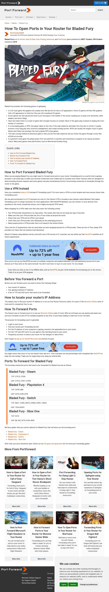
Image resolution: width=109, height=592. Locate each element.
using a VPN (25, 192)
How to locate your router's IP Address (24, 158)
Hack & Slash (30, 39)
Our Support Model (29, 580)
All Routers (51, 583)
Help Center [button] (41, 17)
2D (18, 39)
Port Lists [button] (19, 17)
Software (46, 3)
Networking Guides (29, 583)
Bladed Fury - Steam (15, 432)
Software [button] (29, 17)
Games (14, 23)
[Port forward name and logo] (10, 3)
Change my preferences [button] (88, 584)
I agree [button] (63, 584)
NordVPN (26, 199)
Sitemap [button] (52, 17)
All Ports (50, 586)
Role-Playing (41, 39)
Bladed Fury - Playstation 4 (18, 434)
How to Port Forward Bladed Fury (22, 153)
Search (100, 10)
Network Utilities (90, 302)
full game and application (53, 444)
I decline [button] (73, 584)
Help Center (56, 3)
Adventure (50, 39)
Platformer (62, 39)
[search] (72, 3)
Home (7, 23)
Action (22, 39)
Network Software (54, 580)
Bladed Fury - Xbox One (17, 439)
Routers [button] (9, 17)
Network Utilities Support (31, 578)
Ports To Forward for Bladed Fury (22, 163)
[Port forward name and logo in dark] (18, 10)
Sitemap (66, 3)
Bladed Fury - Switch (16, 437)
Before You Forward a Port (20, 156)
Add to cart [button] (99, 3)
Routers (29, 3)
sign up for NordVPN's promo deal (29, 339)
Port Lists (38, 3)
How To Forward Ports (18, 161)
